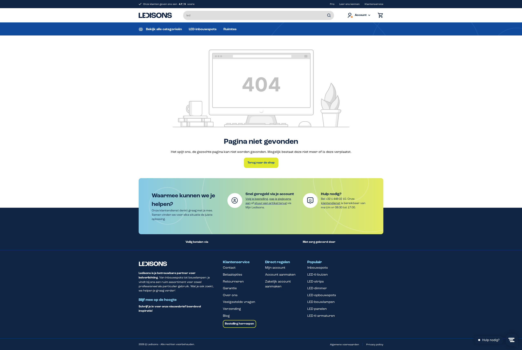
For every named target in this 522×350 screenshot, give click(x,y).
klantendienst (330, 203)
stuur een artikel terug (270, 203)
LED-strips (315, 281)
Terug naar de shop (261, 163)
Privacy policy (374, 344)
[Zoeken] (329, 15)
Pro (332, 4)
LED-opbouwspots (321, 295)
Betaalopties (232, 274)
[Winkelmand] (379, 15)
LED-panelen (317, 309)
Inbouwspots (317, 267)
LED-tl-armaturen (321, 316)
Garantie (230, 288)
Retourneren (233, 281)
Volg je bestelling (257, 199)
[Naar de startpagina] (155, 15)
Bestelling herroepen (239, 324)
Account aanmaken (280, 274)
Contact (229, 267)
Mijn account (275, 267)
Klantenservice (374, 4)
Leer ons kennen (349, 4)
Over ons (230, 295)
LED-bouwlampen (321, 302)
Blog (226, 316)
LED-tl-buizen (317, 274)
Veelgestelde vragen (239, 302)
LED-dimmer (317, 288)
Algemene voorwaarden (344, 344)
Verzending (232, 309)
